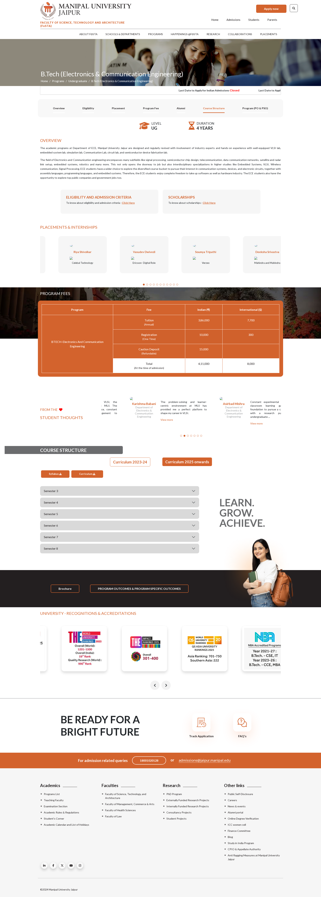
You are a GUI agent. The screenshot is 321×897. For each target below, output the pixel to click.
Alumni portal (235, 812)
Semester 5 (51, 514)
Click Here (128, 202)
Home (214, 19)
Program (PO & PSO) (255, 108)
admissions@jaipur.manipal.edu (205, 760)
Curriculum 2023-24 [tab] (130, 462)
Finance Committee (239, 830)
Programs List (52, 794)
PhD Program (174, 794)
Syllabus (54, 473)
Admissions (233, 19)
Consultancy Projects (179, 812)
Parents (272, 19)
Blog (230, 836)
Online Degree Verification (243, 818)
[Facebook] (53, 865)
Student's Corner (54, 818)
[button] (143, 284)
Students (253, 19)
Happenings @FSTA (185, 34)
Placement (118, 108)
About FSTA (88, 34)
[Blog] (44, 865)
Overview (59, 108)
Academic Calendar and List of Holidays (66, 824)
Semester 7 (51, 537)
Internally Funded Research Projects (187, 806)
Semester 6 (51, 525)
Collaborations (240, 34)
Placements (268, 34)
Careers (232, 800)
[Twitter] (62, 865)
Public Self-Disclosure (240, 794)
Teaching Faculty (54, 800)
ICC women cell (237, 824)
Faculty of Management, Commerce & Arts (129, 804)
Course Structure (214, 108)
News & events (237, 806)
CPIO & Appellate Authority (244, 849)
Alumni (181, 108)
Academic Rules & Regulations (61, 812)
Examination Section (55, 806)
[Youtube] (71, 865)
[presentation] (155, 685)
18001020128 (149, 760)
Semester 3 (51, 491)
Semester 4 (51, 502)
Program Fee (151, 108)
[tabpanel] (119, 511)
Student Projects (176, 818)
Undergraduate (77, 81)
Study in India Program (241, 843)
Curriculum (86, 473)
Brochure (65, 588)
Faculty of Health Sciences (120, 810)
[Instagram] (80, 865)
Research (213, 34)
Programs (155, 34)
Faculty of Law (113, 816)
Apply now (271, 8)
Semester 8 (51, 548)
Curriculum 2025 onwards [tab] (187, 462)
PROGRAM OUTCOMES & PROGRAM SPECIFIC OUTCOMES (139, 588)
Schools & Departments (123, 34)
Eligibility (88, 108)
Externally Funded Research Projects (187, 800)
